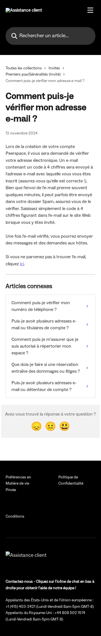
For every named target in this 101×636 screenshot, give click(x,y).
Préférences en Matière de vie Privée (18, 484)
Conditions (15, 516)
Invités (54, 68)
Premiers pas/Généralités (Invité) (33, 74)
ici (22, 264)
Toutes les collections (24, 68)
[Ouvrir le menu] (90, 10)
